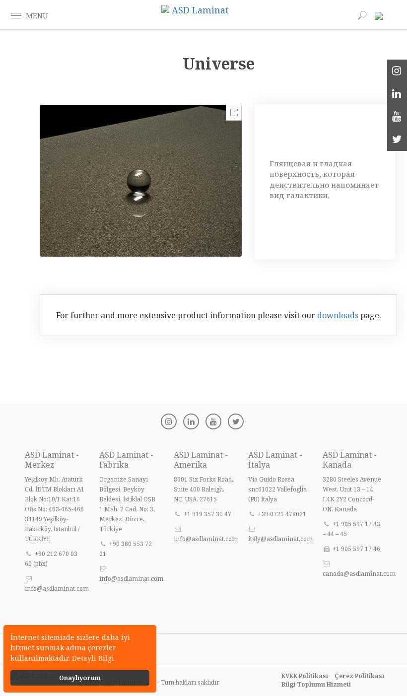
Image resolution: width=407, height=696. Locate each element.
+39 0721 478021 (282, 514)
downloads (337, 315)
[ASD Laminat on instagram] (397, 71)
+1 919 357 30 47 (207, 514)
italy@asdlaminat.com (280, 539)
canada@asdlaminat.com (359, 573)
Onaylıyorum (80, 678)
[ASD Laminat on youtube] (397, 116)
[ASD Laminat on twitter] (397, 139)
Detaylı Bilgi (93, 658)
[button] (16, 15)
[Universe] (141, 181)
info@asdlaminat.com (57, 588)
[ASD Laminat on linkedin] (397, 93)
